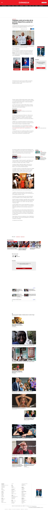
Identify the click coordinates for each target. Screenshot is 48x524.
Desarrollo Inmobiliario (15, 496)
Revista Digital (44, 2)
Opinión (23, 489)
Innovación (23, 484)
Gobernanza (13, 502)
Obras (30, 5)
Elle (12, 485)
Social (12, 501)
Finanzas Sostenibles (24, 483)
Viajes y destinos (24, 500)
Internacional (21, 5)
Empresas (9, 5)
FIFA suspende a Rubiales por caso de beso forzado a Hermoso (25, 111)
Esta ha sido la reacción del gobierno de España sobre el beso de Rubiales (26, 157)
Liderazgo (23, 488)
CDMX (2, 494)
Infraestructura (14, 497)
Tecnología (26, 5)
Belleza (3, 501)
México (41, 151)
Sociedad (3, 496)
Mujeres (37, 5)
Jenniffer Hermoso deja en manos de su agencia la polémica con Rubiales (22, 249)
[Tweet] (31, 29)
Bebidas (23, 499)
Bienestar (23, 501)
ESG (33, 5)
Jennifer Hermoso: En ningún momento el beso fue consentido (12, 248)
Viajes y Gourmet (4, 502)
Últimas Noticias (4, 5)
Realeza (3, 499)
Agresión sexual (22, 236)
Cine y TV (13, 492)
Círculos (3, 500)
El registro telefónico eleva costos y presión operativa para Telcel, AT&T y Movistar (43, 158)
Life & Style (13, 489)
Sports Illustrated (24, 491)
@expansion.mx (24, 505)
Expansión (16, 255)
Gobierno (3, 492)
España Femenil (18, 236)
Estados (3, 495)
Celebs (13, 487)
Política (13, 5)
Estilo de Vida (23, 502)
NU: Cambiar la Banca (41, 56)
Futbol (22, 492)
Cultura (13, 483)
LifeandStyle (3, 490)
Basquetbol (23, 494)
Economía (17, 5)
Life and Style (41, 5)
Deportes (13, 491)
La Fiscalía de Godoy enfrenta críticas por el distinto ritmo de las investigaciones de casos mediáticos (43, 153)
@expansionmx (18, 256)
